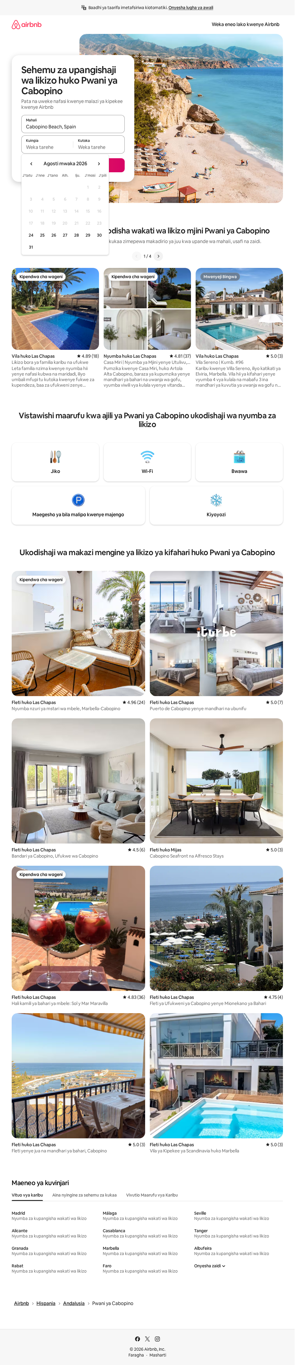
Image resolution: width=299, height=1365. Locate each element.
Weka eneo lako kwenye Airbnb (245, 24)
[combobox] (73, 126)
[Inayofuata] (158, 256)
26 (53, 235)
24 (31, 235)
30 (99, 235)
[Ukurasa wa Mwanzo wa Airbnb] (26, 24)
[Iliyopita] (136, 256)
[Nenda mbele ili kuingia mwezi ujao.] (98, 164)
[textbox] (47, 147)
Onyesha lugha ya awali (190, 7)
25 (42, 235)
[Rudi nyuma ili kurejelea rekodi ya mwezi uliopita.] (31, 164)
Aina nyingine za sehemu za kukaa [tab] (84, 1195)
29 (88, 235)
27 (65, 235)
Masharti (158, 1355)
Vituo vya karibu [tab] (27, 1195)
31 (31, 247)
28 (76, 235)
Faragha (136, 1355)
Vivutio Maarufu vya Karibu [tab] (152, 1195)
